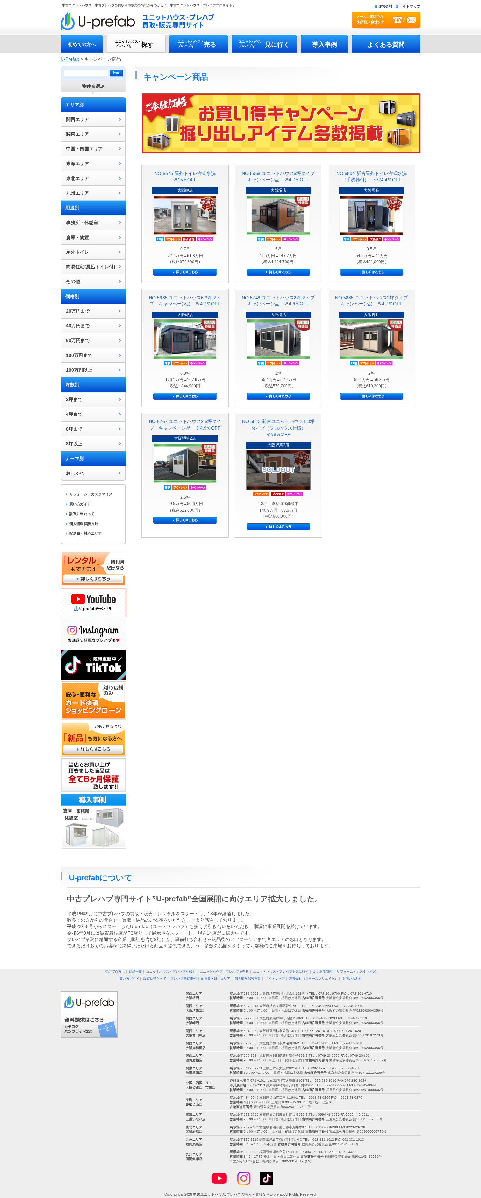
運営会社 (385, 6)
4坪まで (74, 414)
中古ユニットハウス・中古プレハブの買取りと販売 (137, 20)
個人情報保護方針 (83, 524)
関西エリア (77, 119)
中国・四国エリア (84, 148)
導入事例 (324, 44)
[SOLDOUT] (278, 488)
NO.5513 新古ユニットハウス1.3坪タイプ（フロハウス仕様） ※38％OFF (278, 428)
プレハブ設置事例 (183, 978)
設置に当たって (82, 514)
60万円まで (78, 340)
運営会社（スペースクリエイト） (313, 978)
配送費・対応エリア (85, 533)
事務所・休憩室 (82, 222)
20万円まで (78, 311)
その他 (73, 281)
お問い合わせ (352, 978)
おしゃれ (75, 473)
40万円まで (78, 325)
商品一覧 (135, 971)
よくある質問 (386, 44)
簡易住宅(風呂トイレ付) (90, 266)
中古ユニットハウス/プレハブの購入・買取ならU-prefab (238, 1194)
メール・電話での (370, 20)
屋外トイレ (77, 252)
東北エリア (77, 178)
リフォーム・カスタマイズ (91, 494)
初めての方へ (82, 44)
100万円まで (79, 355)
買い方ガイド (80, 504)
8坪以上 (74, 443)
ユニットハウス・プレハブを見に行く (281, 971)
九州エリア (77, 193)
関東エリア (77, 134)
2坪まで (74, 399)
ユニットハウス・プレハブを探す (170, 971)
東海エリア (77, 163)
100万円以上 (79, 370)
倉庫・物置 (77, 237)
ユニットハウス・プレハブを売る (224, 971)
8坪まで (74, 429)
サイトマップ (409, 6)
